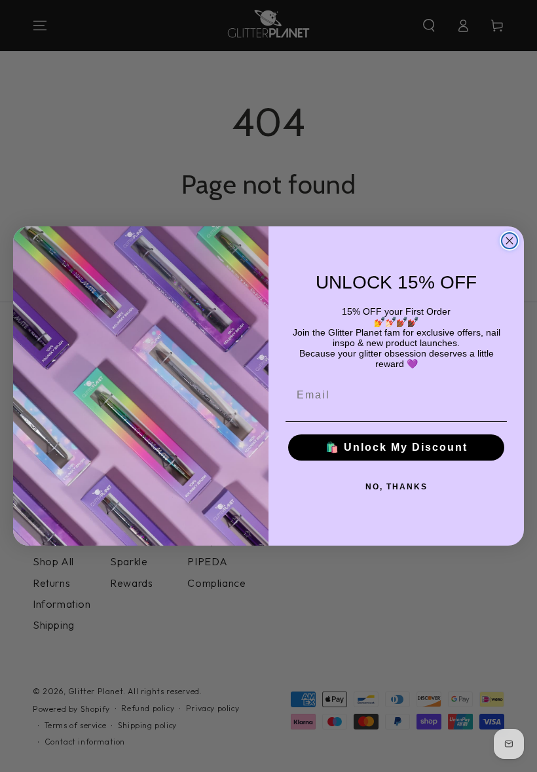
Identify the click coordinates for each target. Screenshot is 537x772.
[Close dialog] (509, 241)
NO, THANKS (396, 486)
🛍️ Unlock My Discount (396, 447)
